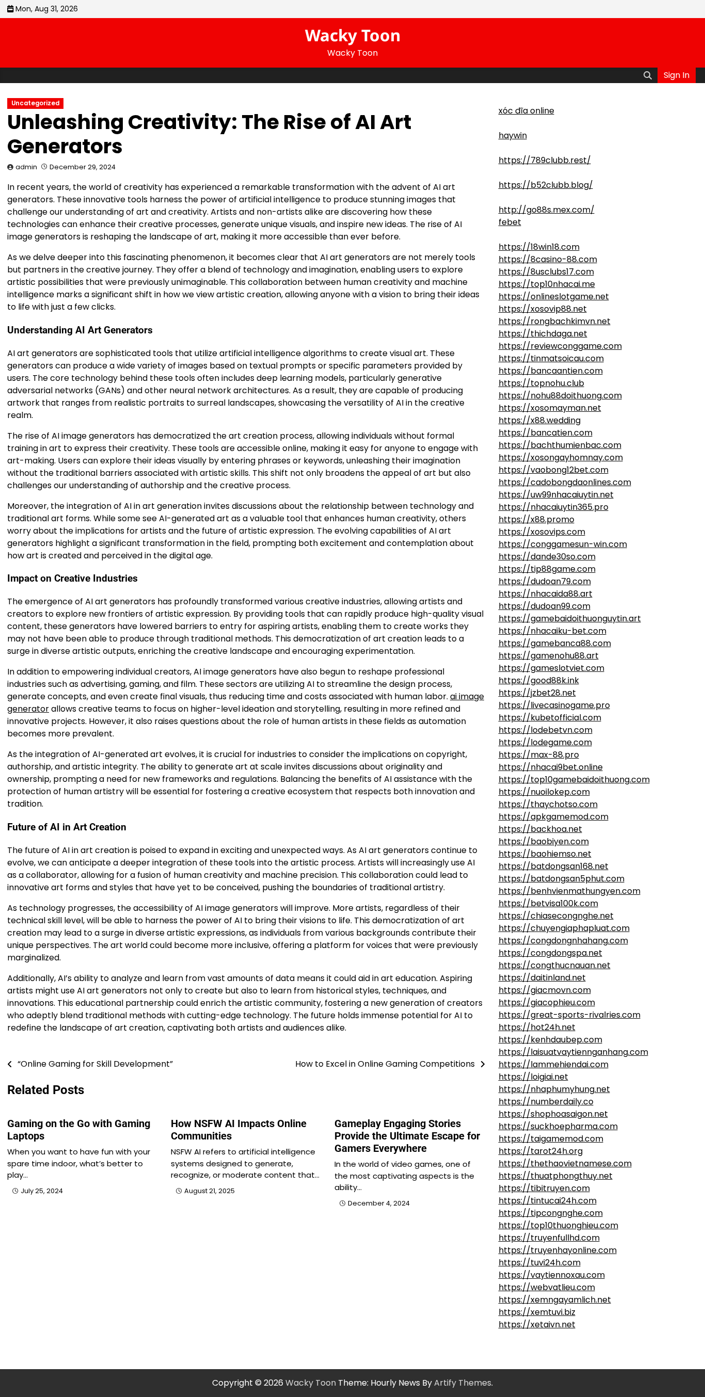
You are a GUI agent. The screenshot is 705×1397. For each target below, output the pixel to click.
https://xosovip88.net (543, 309)
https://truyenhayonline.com (558, 1250)
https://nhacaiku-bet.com (552, 631)
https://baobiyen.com (544, 841)
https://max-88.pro (539, 755)
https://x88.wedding (540, 420)
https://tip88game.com (547, 569)
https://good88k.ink (539, 680)
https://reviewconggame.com (560, 346)
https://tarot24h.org (541, 1151)
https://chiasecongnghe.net (556, 916)
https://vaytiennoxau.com (552, 1275)
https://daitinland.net (542, 978)
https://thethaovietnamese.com (565, 1163)
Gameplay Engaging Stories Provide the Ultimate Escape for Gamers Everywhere (407, 1135)
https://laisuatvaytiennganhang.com (573, 1052)
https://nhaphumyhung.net (554, 1089)
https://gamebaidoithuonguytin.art (570, 618)
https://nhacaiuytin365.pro (553, 507)
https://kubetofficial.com (550, 718)
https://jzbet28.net (537, 693)
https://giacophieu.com (547, 1002)
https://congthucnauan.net (555, 965)
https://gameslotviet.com (551, 668)
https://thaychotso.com (548, 804)
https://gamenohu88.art (549, 656)
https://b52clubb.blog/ (546, 185)
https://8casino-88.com (548, 259)
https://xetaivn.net (537, 1324)
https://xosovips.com (542, 532)
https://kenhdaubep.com (550, 1040)
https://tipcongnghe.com (551, 1213)
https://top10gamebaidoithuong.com (574, 779)
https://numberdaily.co (546, 1101)
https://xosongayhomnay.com (561, 457)
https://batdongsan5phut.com (561, 879)
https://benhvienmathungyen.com (569, 891)
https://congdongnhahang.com (563, 940)
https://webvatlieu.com (547, 1287)
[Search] (647, 75)
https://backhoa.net (540, 829)
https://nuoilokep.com (544, 792)
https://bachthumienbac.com (560, 445)
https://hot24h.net (537, 1027)
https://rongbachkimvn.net (555, 321)
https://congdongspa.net (550, 953)
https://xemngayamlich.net (555, 1300)
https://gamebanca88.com (555, 643)
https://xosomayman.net (550, 408)
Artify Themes (462, 1383)
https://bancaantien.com (551, 371)
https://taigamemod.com (551, 1139)
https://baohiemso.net (545, 854)
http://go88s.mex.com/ (547, 210)
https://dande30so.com (547, 557)
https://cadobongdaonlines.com (565, 482)
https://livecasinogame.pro (554, 705)
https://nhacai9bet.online (551, 767)
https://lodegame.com (545, 742)
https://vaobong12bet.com (553, 470)
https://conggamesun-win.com (563, 544)
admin (26, 167)
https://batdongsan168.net (553, 866)
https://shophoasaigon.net (553, 1114)
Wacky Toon (352, 35)
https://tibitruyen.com (544, 1188)
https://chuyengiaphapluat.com (564, 928)
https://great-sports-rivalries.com (569, 1015)
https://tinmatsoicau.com (551, 358)
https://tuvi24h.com (540, 1262)
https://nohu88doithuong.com (560, 396)
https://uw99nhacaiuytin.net (556, 495)
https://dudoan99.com (544, 606)
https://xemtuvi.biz (537, 1312)
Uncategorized (35, 103)
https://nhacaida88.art (545, 594)
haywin (513, 135)
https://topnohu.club (541, 383)
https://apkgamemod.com (553, 817)
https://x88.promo (536, 519)
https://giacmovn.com (545, 990)
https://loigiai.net (533, 1077)
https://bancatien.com (545, 433)
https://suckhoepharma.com (558, 1126)
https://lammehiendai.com (553, 1064)
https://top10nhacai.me (547, 284)
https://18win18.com (539, 247)
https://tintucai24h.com (548, 1201)
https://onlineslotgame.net (554, 296)
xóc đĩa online (526, 111)
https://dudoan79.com (545, 581)
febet (510, 222)
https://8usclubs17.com (546, 272)
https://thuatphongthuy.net (556, 1176)
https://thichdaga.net (543, 334)
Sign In (677, 75)
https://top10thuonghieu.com (558, 1225)
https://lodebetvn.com (545, 730)
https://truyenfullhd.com (549, 1238)
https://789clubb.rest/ (545, 160)
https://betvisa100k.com (548, 903)
